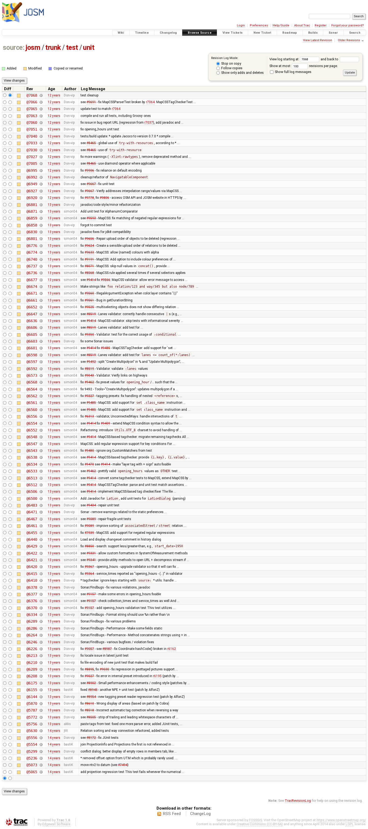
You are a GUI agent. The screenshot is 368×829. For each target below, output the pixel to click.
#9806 (104, 198)
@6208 (31, 676)
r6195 (157, 676)
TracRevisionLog (298, 801)
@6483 (31, 505)
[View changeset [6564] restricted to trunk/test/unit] (41, 389)
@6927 (31, 191)
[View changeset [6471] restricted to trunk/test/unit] (41, 512)
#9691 (91, 102)
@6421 (31, 560)
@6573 (31, 375)
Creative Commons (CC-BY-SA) (260, 824)
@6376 (31, 601)
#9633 (89, 252)
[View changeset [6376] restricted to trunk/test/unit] (41, 601)
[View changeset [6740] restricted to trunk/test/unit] (41, 259)
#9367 (89, 567)
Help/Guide (281, 25)
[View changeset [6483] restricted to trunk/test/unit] (41, 505)
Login (241, 25)
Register (321, 25)
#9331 (91, 553)
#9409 (105, 423)
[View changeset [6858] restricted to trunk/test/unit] (41, 225)
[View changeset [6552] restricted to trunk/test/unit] (41, 430)
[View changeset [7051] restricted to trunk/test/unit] (41, 129)
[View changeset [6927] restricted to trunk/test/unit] (41, 191)
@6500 (31, 498)
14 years (54, 731)
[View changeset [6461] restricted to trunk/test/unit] (41, 526)
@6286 (31, 628)
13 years (54, 205)
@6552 (31, 430)
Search (354, 32)
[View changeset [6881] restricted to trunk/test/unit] (41, 205)
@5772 (31, 717)
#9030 (104, 669)
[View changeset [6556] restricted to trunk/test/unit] (41, 416)
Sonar (333, 32)
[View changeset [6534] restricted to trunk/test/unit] (41, 464)
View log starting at (284, 59)
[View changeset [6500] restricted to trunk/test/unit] (41, 498)
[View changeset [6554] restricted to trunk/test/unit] (41, 423)
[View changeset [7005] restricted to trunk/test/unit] (41, 163)
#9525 (89, 307)
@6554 (31, 423)
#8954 (91, 697)
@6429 (31, 546)
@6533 (31, 471)
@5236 (31, 758)
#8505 (91, 717)
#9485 (105, 348)
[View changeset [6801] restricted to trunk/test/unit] (41, 238)
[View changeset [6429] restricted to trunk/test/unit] (41, 546)
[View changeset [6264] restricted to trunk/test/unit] (41, 635)
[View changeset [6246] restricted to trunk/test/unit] (41, 642)
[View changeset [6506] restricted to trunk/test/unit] (41, 491)
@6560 (31, 409)
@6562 (31, 396)
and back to (330, 59)
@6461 (31, 526)
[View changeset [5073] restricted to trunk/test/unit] (41, 765)
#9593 (91, 218)
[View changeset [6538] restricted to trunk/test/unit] (41, 457)
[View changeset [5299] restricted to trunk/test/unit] (41, 751)
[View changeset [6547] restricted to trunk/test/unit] (41, 444)
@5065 (31, 772)
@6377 (31, 594)
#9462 (89, 382)
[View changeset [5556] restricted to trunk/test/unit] (41, 738)
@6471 (31, 512)
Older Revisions (349, 40)
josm (33, 47)
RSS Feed (172, 813)
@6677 (31, 280)
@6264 (31, 635)
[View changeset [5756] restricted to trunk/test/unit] (41, 724)
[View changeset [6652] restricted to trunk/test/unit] (41, 307)
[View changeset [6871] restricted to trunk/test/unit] (41, 211)
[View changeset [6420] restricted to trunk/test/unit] (41, 567)
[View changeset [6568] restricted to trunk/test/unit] (41, 382)
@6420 (31, 567)
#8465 (91, 143)
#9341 (91, 560)
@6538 (31, 457)
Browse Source (199, 32)
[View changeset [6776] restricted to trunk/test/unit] (41, 245)
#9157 (91, 594)
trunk (53, 47)
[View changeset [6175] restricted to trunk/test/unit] (41, 683)
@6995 (31, 170)
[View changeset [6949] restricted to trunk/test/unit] (41, 184)
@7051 (31, 129)
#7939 (89, 533)
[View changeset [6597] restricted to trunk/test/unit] (41, 362)
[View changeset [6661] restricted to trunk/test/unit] (41, 300)
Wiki (121, 32)
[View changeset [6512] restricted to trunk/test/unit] (41, 485)
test (72, 47)
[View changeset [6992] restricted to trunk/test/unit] (41, 177)
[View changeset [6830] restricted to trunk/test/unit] (41, 232)
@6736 (31, 273)
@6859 (31, 218)
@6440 (31, 539)
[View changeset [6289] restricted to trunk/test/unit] (41, 621)
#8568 (89, 273)
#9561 (89, 300)
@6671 (31, 293)
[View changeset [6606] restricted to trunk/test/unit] (41, 327)
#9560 (89, 293)
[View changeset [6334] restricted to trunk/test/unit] (41, 614)
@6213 (31, 655)
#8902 (91, 683)
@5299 (31, 751)
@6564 (31, 389)
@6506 (31, 491)
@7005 (31, 163)
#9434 (91, 505)
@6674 (31, 286)
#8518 (89, 710)
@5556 (31, 738)
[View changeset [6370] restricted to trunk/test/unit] (41, 608)
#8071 (89, 266)
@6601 (31, 348)
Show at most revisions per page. (303, 66)
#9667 (91, 184)
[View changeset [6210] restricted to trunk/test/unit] (41, 662)
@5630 (31, 731)
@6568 (31, 382)
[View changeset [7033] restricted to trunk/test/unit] (41, 143)
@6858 (31, 225)
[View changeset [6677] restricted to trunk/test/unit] (41, 280)
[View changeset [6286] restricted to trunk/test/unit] (41, 628)
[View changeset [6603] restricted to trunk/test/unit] (41, 341)
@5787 (31, 710)
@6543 (31, 450)
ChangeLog (200, 813)
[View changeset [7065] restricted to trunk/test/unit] (41, 109)
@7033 (31, 143)
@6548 (31, 437)
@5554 (31, 744)
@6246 (31, 642)
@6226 (31, 649)
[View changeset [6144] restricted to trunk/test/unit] (41, 697)
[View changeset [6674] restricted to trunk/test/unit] (41, 286)
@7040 (31, 136)
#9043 (89, 375)
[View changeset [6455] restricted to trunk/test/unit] (41, 533)
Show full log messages (292, 72)
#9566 (105, 280)
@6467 (31, 519)
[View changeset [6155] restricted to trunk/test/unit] (41, 690)
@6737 (31, 266)
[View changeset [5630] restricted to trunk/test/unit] (41, 731)
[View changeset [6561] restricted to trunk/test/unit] (41, 402)
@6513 (31, 478)
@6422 (31, 553)
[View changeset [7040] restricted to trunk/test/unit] (41, 136)
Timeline (142, 32)
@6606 (31, 327)
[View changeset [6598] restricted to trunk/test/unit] (41, 355)
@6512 (31, 485)
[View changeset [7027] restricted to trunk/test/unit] (41, 157)
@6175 (31, 683)
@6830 (31, 232)
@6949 (31, 184)
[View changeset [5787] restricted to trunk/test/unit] (41, 710)
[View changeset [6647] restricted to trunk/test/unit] (41, 314)
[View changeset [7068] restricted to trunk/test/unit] (41, 95)
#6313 (89, 416)
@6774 (31, 252)
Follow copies (231, 68)
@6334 (31, 614)
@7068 (31, 95)
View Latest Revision (317, 40)
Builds (313, 32)
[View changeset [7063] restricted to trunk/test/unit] (41, 116)
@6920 (31, 198)
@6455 (31, 533)
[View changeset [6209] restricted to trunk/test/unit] (41, 669)
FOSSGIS (255, 820)
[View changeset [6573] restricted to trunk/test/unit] (41, 375)
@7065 (31, 109)
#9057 (89, 649)
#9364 (89, 574)
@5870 (31, 703)
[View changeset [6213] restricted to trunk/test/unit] (41, 655)
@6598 (31, 355)
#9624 (89, 246)
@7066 (31, 102)
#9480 (89, 450)
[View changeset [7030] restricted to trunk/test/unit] (41, 150)
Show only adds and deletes (242, 73)
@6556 (31, 416)
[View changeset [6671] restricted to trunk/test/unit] (41, 293)
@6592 (31, 369)
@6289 (31, 621)
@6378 (31, 587)
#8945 (93, 690)
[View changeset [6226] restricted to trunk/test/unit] (41, 649)
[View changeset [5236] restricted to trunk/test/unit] (41, 758)
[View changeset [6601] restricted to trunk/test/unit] (41, 348)
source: (14, 47)
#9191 (89, 259)
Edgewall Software (56, 824)
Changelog (168, 32)
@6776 (31, 245)
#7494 (122, 765)
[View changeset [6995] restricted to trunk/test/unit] (41, 170)
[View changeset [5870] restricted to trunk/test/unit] (41, 703)
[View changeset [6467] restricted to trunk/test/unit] (41, 519)
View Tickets (233, 32)
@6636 (31, 321)
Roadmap (289, 32)
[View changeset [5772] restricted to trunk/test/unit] (41, 717)
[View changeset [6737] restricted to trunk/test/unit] (41, 266)
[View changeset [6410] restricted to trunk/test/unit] (41, 580)
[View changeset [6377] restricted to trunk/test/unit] (41, 594)
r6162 (171, 649)
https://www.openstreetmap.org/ (341, 820)
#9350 (89, 334)
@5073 (31, 765)
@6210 (31, 662)
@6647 (31, 314)
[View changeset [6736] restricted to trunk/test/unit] (41, 273)
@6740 (31, 259)
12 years (54, 95)
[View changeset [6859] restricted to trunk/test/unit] (41, 218)
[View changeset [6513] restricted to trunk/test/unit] (41, 478)
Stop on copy (230, 63)
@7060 (31, 122)
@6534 (31, 464)
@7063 (31, 116)
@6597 (31, 362)
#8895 (89, 669)
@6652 (31, 307)
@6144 (31, 697)
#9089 (91, 519)
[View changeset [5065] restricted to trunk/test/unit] (41, 772)
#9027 (89, 676)
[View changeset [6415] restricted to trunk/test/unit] (41, 574)
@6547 (31, 444)
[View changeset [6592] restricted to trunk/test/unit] (41, 369)
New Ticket (262, 32)
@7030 (31, 150)
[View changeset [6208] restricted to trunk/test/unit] (41, 676)
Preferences (259, 25)
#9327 (89, 396)
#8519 (91, 314)
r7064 (150, 102)
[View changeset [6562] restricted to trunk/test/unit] (41, 396)
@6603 (31, 341)
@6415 (31, 574)
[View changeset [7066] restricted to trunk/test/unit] (41, 102)
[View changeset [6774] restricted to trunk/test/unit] (41, 252)
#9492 (91, 362)
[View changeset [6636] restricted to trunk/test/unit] (41, 321)
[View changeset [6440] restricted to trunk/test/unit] (41, 539)
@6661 (31, 300)
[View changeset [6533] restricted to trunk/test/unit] (41, 471)
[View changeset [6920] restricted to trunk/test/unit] (41, 198)
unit (88, 47)
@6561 (31, 402)
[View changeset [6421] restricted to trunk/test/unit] (41, 560)
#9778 (89, 198)
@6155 (31, 690)
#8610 (89, 703)
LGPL (350, 824)
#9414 (91, 280)
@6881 (31, 205)
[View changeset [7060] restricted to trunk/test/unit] (41, 122)
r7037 (148, 122)
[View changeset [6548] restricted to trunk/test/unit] (41, 437)
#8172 (91, 738)
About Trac (302, 25)
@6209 (31, 669)
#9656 (89, 239)
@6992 (31, 177)
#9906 (89, 170)
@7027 (31, 157)
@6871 (31, 211)
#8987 (107, 649)
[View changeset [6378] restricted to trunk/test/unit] (41, 587)
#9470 (89, 464)
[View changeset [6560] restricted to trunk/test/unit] (41, 409)
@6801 (31, 238)
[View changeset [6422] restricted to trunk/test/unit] (41, 553)
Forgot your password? (347, 25)
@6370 (31, 608)
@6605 (31, 334)
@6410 (31, 580)
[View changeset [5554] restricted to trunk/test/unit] (41, 744)
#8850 (89, 546)
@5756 (31, 724)
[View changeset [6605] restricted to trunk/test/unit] (41, 334)
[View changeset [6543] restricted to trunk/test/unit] (41, 450)
